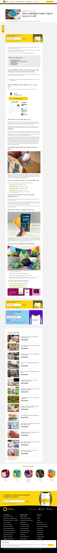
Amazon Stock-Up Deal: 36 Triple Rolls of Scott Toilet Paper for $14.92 (29, 337)
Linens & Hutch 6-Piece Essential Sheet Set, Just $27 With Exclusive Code (30, 433)
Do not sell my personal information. (14, 545)
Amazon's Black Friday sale (25, 79)
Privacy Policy (17, 41)
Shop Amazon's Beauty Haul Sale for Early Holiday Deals (18, 283)
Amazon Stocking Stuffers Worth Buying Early (16, 285)
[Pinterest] (3, 31)
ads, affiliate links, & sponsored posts (14, 21)
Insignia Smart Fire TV (12, 190)
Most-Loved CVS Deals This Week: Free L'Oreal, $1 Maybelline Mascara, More (30, 389)
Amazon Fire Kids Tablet (13, 188)
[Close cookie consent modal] (54, 542)
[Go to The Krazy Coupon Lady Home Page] (6, 1)
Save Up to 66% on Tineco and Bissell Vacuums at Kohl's (30, 372)
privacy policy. (43, 544)
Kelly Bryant (24, 10)
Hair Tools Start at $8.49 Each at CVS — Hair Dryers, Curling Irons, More (29, 451)
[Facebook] (3, 29)
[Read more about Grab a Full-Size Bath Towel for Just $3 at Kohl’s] (13, 417)
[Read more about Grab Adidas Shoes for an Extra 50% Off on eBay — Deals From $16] (13, 399)
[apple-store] (42, 509)
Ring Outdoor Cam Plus (13, 186)
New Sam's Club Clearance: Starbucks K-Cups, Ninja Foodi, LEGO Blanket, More (29, 407)
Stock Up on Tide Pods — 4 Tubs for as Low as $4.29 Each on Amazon (30, 346)
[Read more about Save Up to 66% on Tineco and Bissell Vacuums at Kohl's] (13, 373)
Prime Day (9, 134)
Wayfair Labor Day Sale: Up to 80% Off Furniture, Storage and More (30, 354)
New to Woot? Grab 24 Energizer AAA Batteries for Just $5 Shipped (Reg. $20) (30, 424)
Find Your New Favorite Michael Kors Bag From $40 (30, 363)
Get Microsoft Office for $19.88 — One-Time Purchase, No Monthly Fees (29, 381)
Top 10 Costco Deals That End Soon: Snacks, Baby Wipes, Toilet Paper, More (30, 442)
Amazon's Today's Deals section (22, 177)
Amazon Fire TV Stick (12, 184)
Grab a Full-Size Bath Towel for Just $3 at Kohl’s (30, 415)
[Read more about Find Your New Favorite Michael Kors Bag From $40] (13, 365)
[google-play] (50, 509)
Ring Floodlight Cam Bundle (13, 191)
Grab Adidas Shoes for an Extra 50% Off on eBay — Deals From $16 (30, 398)
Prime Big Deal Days (25, 134)
